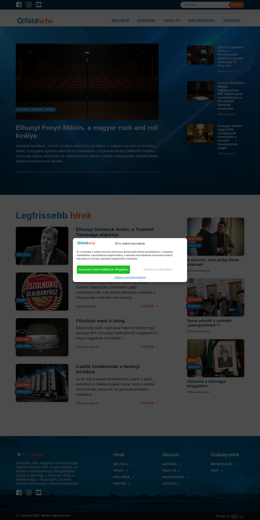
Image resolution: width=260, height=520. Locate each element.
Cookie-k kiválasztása (157, 269)
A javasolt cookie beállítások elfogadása (103, 269)
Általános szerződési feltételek (130, 277)
